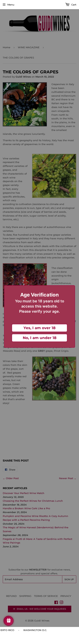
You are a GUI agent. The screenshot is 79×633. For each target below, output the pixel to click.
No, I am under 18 (39, 338)
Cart (73, 4)
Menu (10, 4)
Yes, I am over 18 (39, 328)
